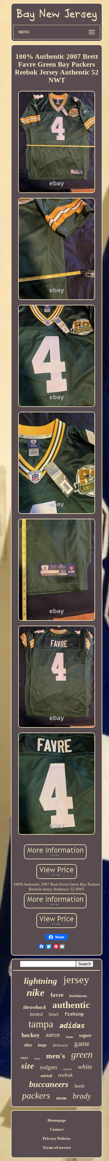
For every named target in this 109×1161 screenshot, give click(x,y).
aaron (53, 1034)
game (81, 1043)
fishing (74, 1014)
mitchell (46, 1076)
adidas (72, 1025)
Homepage (57, 1120)
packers (36, 1095)
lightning (40, 981)
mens (61, 1098)
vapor (85, 1035)
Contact (56, 1129)
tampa (40, 1024)
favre (57, 995)
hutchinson (78, 996)
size (27, 1065)
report (67, 1069)
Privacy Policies (57, 1138)
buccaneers (48, 1084)
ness (37, 1058)
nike (36, 992)
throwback (34, 1007)
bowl (53, 1014)
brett (79, 1086)
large (42, 1045)
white (85, 1066)
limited (36, 1014)
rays (24, 1057)
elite (28, 1045)
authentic (71, 1005)
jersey (76, 980)
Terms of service (57, 1147)
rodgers (48, 1067)
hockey (30, 1035)
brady (82, 1096)
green (82, 1054)
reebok (65, 1075)
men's (55, 1056)
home (69, 1037)
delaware (60, 1045)
